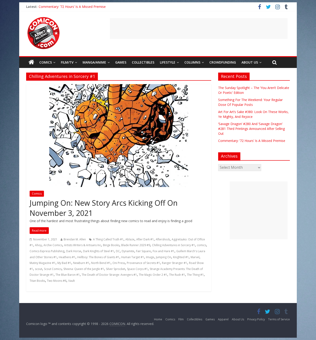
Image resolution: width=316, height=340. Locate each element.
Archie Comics (52, 245)
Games (120, 62)
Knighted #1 (181, 257)
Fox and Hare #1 (163, 251)
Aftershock (163, 239)
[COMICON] (43, 18)
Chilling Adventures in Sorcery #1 (173, 245)
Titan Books (37, 281)
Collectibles (143, 62)
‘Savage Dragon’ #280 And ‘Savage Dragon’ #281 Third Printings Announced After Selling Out (108, 6)
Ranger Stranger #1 (174, 263)
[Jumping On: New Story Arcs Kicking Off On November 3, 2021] (118, 86)
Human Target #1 (132, 257)
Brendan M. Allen (75, 239)
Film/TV (67, 62)
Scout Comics (53, 269)
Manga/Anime (94, 62)
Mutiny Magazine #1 (43, 263)
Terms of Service (279, 319)
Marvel (195, 257)
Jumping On (163, 257)
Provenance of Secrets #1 (143, 263)
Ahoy (38, 245)
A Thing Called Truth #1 (108, 239)
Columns (192, 62)
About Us (250, 62)
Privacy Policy (256, 319)
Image (150, 257)
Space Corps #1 (137, 269)
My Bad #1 (64, 263)
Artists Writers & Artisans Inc (82, 245)
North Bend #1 (101, 263)
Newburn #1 (81, 263)
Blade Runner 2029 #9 (135, 245)
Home (158, 319)
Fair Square (143, 251)
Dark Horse (73, 251)
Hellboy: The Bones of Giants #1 (98, 257)
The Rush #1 (177, 275)
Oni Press (118, 263)
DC (118, 251)
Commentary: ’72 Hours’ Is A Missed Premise (251, 140)
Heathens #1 (67, 257)
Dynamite (128, 251)
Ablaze (129, 239)
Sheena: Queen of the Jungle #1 (83, 269)
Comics (45, 62)
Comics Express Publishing (47, 251)
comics (201, 245)
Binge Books (111, 245)
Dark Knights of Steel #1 (98, 251)
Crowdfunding (222, 62)
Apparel (223, 319)
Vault (71, 281)
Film (181, 319)
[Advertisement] (199, 28)
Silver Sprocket (115, 269)
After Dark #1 (145, 239)
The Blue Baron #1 (68, 275)
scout (38, 269)
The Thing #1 (195, 275)
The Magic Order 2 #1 (153, 275)
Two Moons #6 (56, 281)
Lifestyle (167, 62)
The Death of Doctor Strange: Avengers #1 (109, 275)
